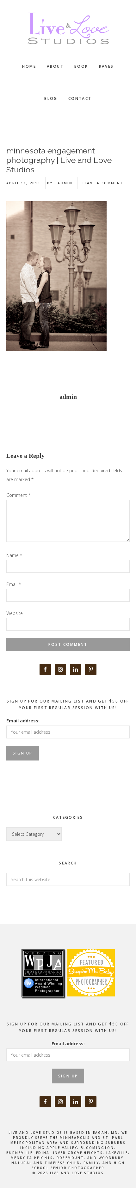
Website (14, 613)
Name (14, 555)
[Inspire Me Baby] (90, 1004)
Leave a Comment (103, 183)
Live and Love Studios (68, 28)
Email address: (23, 721)
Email (13, 584)
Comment (18, 495)
